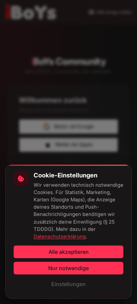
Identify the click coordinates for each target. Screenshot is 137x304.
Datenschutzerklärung (60, 237)
